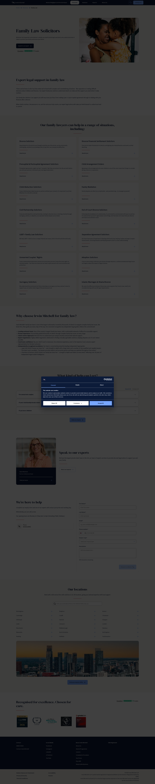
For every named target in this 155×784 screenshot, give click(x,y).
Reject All (54, 403)
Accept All (101, 403)
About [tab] (101, 385)
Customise (77, 403)
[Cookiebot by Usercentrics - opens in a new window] (105, 379)
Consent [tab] (53, 385)
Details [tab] (78, 385)
